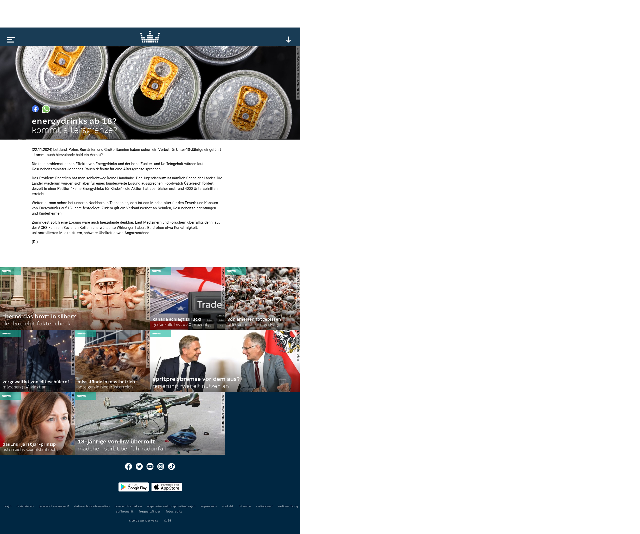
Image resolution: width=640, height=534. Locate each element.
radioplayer (265, 506)
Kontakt (228, 506)
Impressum (208, 506)
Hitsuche (245, 506)
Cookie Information (128, 506)
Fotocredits (174, 511)
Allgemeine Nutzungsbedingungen (171, 506)
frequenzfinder (150, 511)
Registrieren (25, 506)
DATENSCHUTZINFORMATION (92, 506)
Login (7, 506)
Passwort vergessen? (54, 506)
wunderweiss (149, 520)
